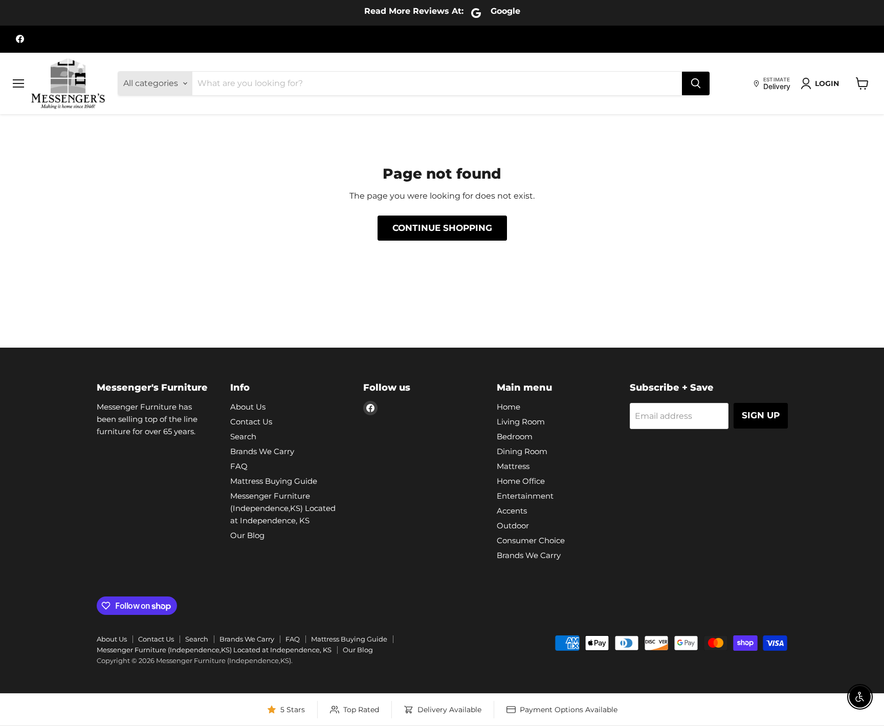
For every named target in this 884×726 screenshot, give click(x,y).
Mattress (513, 466)
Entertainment (525, 496)
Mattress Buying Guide (273, 481)
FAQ (239, 466)
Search (243, 436)
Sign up (761, 415)
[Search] (696, 83)
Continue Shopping (442, 228)
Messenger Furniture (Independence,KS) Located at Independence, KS (283, 508)
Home (508, 407)
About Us (248, 407)
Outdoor (513, 525)
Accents (512, 511)
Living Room (521, 421)
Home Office (521, 481)
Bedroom (515, 436)
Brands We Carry (262, 451)
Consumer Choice (531, 540)
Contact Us (251, 421)
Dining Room (522, 451)
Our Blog (247, 535)
